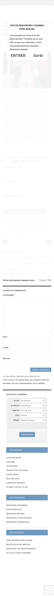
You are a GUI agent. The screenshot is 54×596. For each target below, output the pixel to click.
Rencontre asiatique (15, 513)
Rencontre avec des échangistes (21, 548)
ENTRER (18, 55)
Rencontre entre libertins (18, 544)
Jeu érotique (11, 466)
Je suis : (17, 401)
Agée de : (16, 410)
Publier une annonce (15, 483)
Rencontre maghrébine (16, 505)
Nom (5, 337)
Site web (6, 358)
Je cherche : (15, 405)
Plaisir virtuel (12, 474)
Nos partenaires (16, 532)
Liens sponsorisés (17, 497)
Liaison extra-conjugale (17, 470)
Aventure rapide (13, 458)
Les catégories (15, 450)
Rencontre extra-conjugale (19, 518)
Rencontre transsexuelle (18, 522)
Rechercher (27, 434)
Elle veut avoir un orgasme (18, 553)
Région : (17, 420)
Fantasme (10, 462)
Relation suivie (12, 478)
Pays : (17, 415)
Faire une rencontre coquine (19, 540)
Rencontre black (14, 509)
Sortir (38, 55)
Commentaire (9, 295)
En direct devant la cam (17, 487)
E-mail (6, 348)
